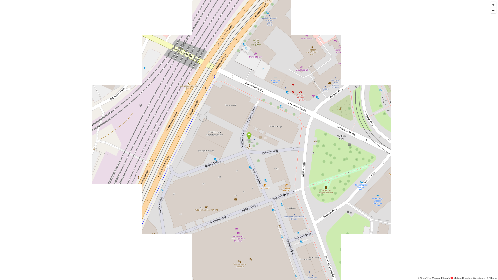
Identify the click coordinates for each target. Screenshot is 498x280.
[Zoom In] (493, 5)
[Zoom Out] (493, 10)
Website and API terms (485, 278)
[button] (249, 136)
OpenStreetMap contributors (435, 278)
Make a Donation (463, 278)
